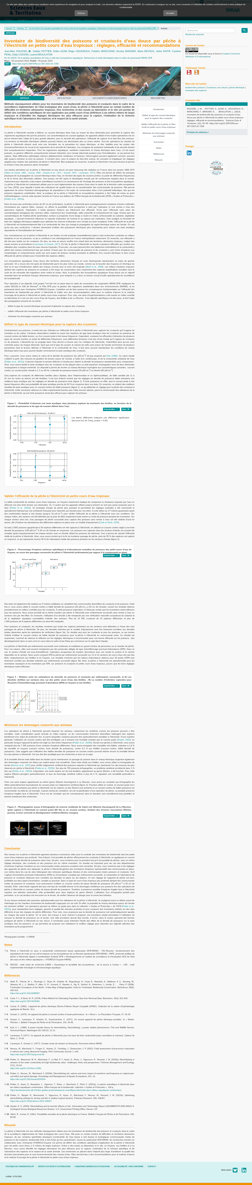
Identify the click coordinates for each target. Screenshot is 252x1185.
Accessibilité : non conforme (128, 1166)
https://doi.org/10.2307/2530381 (25, 1001)
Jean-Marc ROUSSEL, (18, 51)
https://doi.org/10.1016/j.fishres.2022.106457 (31, 1101)
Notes (158, 148)
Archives (20, 29)
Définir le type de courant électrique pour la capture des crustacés (158, 116)
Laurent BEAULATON (41, 54)
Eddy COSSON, (21, 54)
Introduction (158, 109)
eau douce (223, 87)
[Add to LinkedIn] (189, 152)
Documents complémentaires (110, 98)
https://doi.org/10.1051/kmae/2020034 (28, 1079)
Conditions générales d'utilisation (92, 1166)
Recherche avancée (194, 34)
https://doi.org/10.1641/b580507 (25, 993)
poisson (201, 87)
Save (124, 409)
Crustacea (211, 87)
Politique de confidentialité (20, 1166)
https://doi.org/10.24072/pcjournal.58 (27, 1054)
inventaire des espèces (196, 90)
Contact (152, 1166)
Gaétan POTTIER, (43, 51)
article (24, 98)
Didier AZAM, (60, 51)
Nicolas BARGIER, (126, 51)
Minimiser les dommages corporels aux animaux (159, 134)
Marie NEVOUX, (147, 51)
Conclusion (159, 142)
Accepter (170, 13)
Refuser (81, 13)
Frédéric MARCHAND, (103, 51)
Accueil (9, 29)
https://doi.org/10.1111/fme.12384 (25, 1068)
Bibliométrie (158, 98)
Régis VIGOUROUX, (79, 51)
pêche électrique (237, 87)
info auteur (64, 98)
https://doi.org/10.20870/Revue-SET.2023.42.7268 (35, 64)
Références (158, 154)
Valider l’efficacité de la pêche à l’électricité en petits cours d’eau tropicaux (158, 125)
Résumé (159, 160)
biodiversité (190, 87)
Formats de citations (197, 132)
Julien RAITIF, (164, 51)
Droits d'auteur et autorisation (54, 1166)
